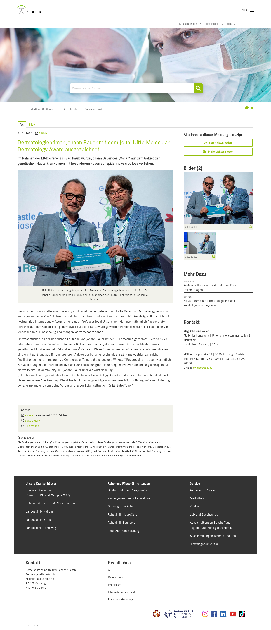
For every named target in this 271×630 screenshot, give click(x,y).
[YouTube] (233, 614)
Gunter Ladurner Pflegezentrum (129, 490)
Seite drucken (33, 420)
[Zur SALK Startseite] (29, 9)
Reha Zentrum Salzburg (123, 531)
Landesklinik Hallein (39, 511)
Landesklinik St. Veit (39, 519)
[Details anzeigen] (249, 227)
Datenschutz (115, 577)
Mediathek (197, 498)
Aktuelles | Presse (202, 490)
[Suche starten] (198, 88)
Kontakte (196, 506)
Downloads (70, 109)
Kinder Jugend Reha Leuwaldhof (129, 498)
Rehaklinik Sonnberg (122, 522)
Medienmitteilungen (42, 109)
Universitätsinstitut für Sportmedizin (50, 503)
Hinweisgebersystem (204, 544)
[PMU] (181, 614)
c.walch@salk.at (202, 367)
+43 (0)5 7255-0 (36, 587)
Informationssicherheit (121, 592)
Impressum (114, 584)
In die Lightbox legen (220, 151)
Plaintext (30, 415)
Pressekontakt (93, 109)
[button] (248, 108)
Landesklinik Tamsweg (41, 528)
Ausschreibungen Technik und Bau (213, 536)
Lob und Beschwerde (204, 514)
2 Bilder (43, 133)
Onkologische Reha (120, 506)
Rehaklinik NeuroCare (122, 514)
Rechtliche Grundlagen (121, 599)
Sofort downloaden (220, 142)
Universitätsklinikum (39, 490)
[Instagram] (205, 614)
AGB (110, 570)
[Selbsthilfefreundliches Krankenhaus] (156, 613)
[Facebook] (214, 614)
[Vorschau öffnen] (95, 228)
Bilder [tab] (32, 124)
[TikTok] (242, 614)
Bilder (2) (193, 168)
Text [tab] (22, 124)
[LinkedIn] (223, 614)
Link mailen (32, 426)
